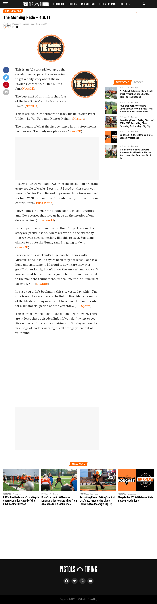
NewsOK (28, 88)
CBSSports (83, 306)
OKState (42, 284)
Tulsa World (43, 203)
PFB (16, 27)
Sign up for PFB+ (62, 13)
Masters (78, 118)
